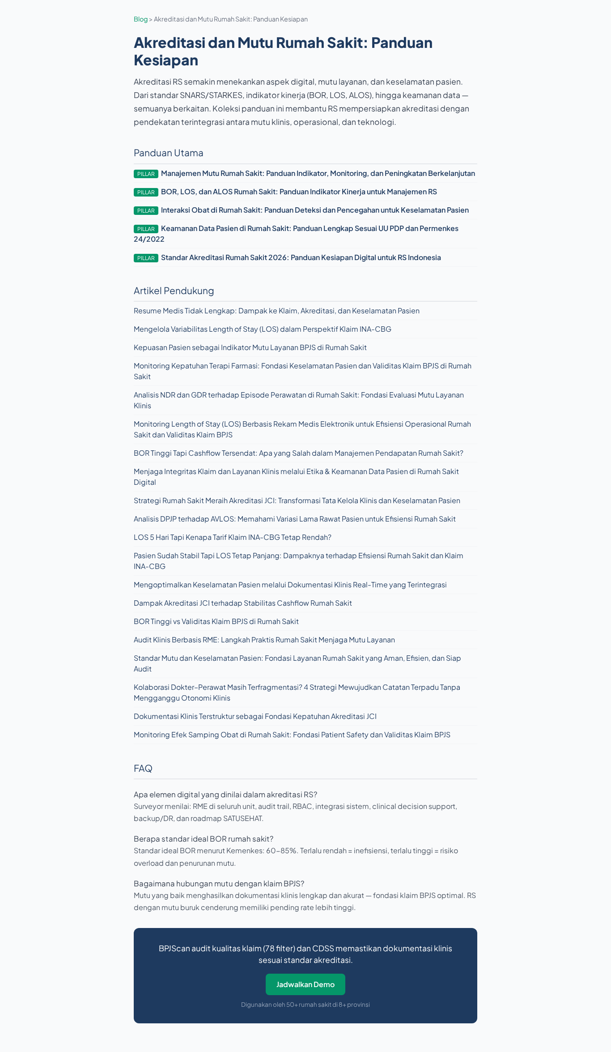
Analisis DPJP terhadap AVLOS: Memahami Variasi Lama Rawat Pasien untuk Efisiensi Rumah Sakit (295, 518)
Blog (141, 19)
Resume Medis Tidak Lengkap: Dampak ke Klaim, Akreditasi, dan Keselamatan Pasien (277, 310)
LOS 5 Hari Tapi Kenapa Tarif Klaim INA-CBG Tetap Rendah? (232, 537)
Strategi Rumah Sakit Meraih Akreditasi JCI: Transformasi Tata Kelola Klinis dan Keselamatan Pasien (297, 500)
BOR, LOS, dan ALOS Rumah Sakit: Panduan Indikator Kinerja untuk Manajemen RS (299, 191)
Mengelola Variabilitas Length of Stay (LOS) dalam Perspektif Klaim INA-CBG (262, 329)
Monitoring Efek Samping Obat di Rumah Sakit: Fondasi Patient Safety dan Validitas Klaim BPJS (292, 734)
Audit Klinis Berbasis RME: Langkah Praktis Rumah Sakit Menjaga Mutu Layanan (264, 639)
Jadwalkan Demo (305, 984)
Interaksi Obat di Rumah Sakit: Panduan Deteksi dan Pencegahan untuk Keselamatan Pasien (315, 209)
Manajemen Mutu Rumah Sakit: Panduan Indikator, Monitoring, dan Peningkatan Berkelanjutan (318, 173)
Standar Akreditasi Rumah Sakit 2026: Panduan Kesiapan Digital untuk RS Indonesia (301, 257)
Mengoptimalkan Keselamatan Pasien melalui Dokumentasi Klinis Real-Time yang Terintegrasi (290, 584)
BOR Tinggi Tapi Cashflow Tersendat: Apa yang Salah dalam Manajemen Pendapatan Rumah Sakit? (298, 453)
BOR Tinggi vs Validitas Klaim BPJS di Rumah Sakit (216, 621)
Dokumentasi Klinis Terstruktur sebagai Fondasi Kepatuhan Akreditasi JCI (255, 716)
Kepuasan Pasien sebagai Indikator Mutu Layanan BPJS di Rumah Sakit (250, 347)
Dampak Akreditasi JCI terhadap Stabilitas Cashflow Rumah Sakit (243, 602)
